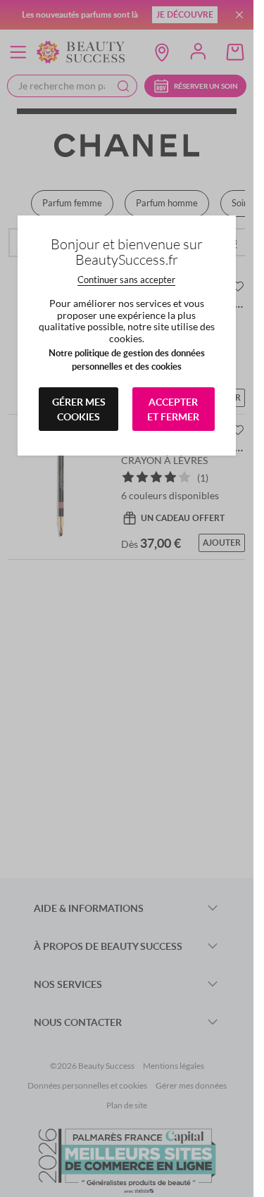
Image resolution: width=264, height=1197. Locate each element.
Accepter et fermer (173, 409)
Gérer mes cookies (79, 409)
